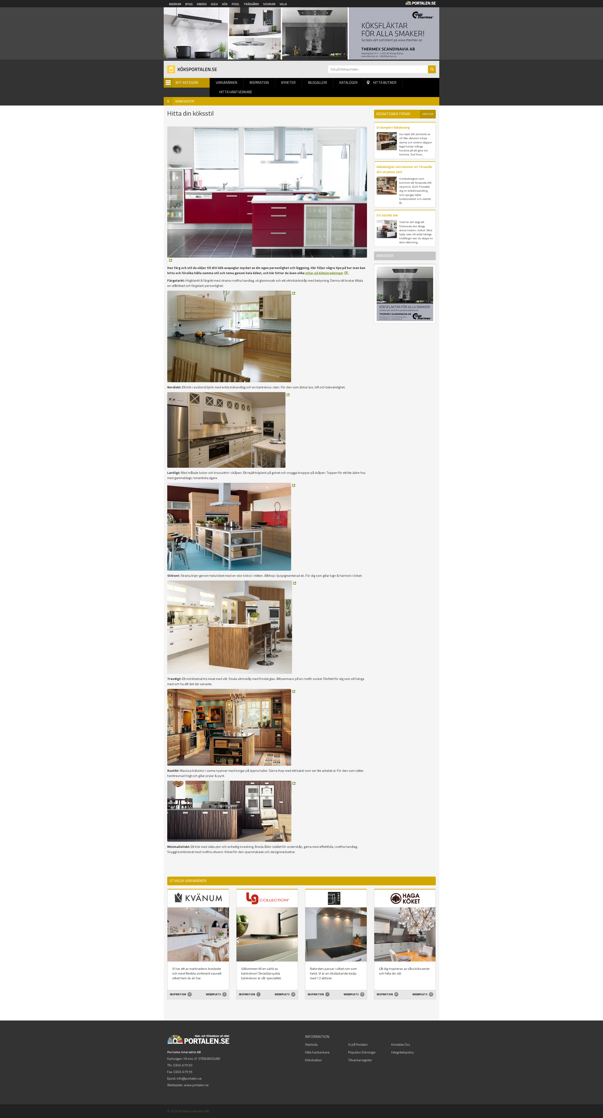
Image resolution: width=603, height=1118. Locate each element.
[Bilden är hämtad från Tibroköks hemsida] (231, 336)
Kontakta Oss (400, 1044)
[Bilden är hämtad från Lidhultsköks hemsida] (228, 430)
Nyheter (288, 82)
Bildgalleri (317, 82)
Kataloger (348, 82)
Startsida (311, 1044)
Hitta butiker (384, 82)
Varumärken (226, 82)
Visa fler (427, 114)
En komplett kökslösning (393, 127)
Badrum (175, 4)
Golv (214, 4)
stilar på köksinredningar (324, 272)
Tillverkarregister (360, 1059)
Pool (235, 4)
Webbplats (213, 994)
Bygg (189, 4)
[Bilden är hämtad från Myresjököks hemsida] (169, 260)
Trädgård (251, 4)
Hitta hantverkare (235, 92)
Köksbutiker (313, 1059)
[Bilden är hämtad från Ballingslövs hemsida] (231, 727)
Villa (283, 4)
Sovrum (269, 4)
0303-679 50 (182, 1065)
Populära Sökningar (362, 1052)
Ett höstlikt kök (387, 215)
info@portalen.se (189, 1078)
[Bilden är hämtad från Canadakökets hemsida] (231, 811)
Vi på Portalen (358, 1044)
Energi (202, 4)
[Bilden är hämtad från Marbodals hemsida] (231, 527)
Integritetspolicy (402, 1052)
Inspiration (259, 82)
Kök (225, 4)
